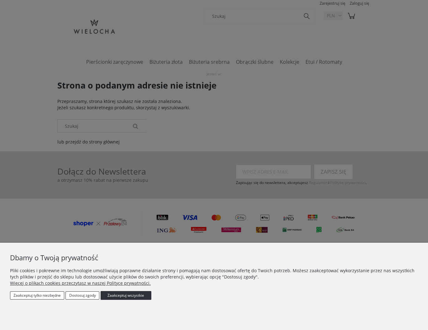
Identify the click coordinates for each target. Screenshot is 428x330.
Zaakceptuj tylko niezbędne (37, 295)
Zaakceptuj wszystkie (125, 295)
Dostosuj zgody (82, 295)
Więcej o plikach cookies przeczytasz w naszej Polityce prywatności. (80, 283)
